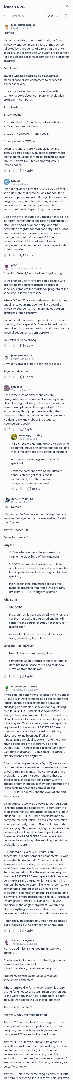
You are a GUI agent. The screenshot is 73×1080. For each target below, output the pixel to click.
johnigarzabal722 (22, 355)
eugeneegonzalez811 (24, 686)
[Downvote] (13, 171)
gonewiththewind (22, 498)
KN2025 (16, 180)
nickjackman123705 (23, 24)
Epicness (16, 386)
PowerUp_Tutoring (30, 435)
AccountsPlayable (22, 940)
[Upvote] (5, 171)
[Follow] (65, 16)
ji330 (14, 265)
